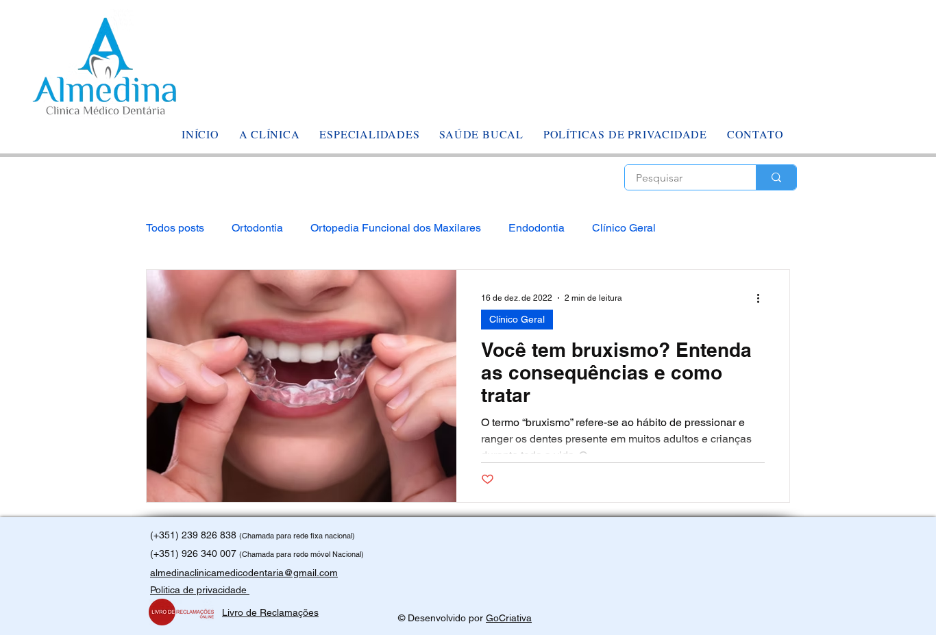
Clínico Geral (624, 227)
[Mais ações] (762, 298)
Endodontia (536, 227)
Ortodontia (257, 227)
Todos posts (175, 227)
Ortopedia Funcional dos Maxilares (395, 227)
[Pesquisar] (776, 177)
